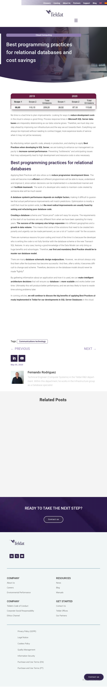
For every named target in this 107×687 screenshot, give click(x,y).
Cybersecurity (30, 454)
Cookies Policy (24, 643)
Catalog (57, 3)
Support (86, 3)
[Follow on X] (17, 556)
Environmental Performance (19, 592)
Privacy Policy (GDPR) (27, 631)
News (58, 583)
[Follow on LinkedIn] (14, 358)
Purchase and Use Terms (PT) (30, 668)
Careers (10, 588)
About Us (66, 3)
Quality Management (26, 650)
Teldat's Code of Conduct (17, 606)
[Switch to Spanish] (106, 3)
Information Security (26, 656)
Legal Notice (23, 637)
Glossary (47, 3)
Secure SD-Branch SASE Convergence (40, 444)
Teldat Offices (62, 611)
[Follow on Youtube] (22, 358)
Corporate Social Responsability (20, 611)
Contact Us (61, 606)
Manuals (59, 592)
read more (53, 479)
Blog (95, 3)
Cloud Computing (44, 35)
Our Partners (61, 615)
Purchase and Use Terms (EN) (31, 662)
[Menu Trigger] (76, 20)
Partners (76, 3)
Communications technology (32, 341)
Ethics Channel (13, 615)
